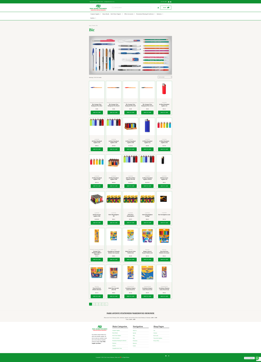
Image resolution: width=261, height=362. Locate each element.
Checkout (155, 333)
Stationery (159, 14)
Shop (134, 335)
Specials (134, 333)
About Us (135, 330)
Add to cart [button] (97, 112)
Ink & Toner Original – (116, 335)
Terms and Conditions (157, 338)
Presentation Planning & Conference (145, 14)
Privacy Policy (156, 340)
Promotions (135, 340)
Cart (154, 330)
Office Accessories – (116, 338)
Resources (135, 343)
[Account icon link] (158, 7)
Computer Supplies (95, 14)
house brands (105, 14)
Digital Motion (126, 357)
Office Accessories (128, 14)
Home (90, 25)
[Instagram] (170, 1)
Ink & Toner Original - (116, 14)
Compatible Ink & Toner (117, 348)
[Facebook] (168, 1)
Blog (134, 338)
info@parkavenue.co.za (109, 1)
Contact (134, 345)
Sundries (92, 18)
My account (155, 335)
